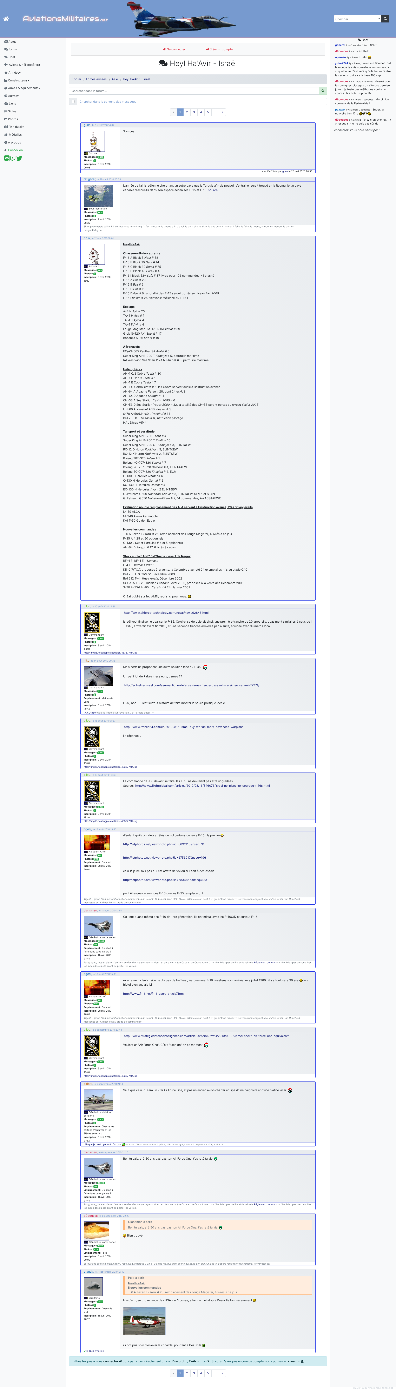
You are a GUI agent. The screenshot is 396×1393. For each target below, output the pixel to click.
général (340, 45)
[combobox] (357, 18)
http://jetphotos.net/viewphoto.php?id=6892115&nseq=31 (163, 844)
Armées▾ (14, 72)
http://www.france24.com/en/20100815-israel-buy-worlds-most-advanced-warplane (183, 727)
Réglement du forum (265, 962)
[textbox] (356, 19)
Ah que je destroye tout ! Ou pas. (103, 1144)
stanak (88, 1271)
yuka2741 (341, 63)
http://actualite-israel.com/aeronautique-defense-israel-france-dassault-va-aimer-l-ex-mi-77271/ (191, 685)
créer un (294, 1361)
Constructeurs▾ (18, 80)
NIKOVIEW (91, 712)
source (213, 190)
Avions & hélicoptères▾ (24, 64)
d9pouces (91, 1215)
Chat (11, 57)
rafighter (89, 179)
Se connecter (175, 49)
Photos (12, 119)
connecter (111, 1361)
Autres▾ (13, 96)
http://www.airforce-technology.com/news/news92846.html (166, 612)
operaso (340, 57)
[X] (19, 159)
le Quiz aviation (95, 1351)
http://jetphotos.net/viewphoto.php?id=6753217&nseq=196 (164, 857)
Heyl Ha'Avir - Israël (136, 79)
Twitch (194, 1361)
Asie (115, 79)
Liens (12, 103)
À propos (14, 142)
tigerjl (87, 829)
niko (87, 660)
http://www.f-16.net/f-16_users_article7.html (153, 993)
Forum (12, 49)
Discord (178, 1361)
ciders (88, 1083)
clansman (90, 910)
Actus (12, 41)
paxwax (340, 109)
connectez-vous (345, 130)
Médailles (15, 134)
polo (87, 238)
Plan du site (16, 126)
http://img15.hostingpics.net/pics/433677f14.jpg (110, 652)
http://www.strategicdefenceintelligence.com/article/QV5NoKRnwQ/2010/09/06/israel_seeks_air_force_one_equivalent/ (206, 1036)
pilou (87, 606)
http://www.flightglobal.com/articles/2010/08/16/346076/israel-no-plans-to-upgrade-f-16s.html (202, 785)
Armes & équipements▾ (23, 88)
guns (87, 125)
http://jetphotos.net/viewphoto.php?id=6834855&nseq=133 (165, 880)
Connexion (15, 150)
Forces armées (96, 79)
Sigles (11, 111)
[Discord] (6, 159)
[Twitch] (12, 159)
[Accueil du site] (6, 19)
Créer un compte (221, 49)
